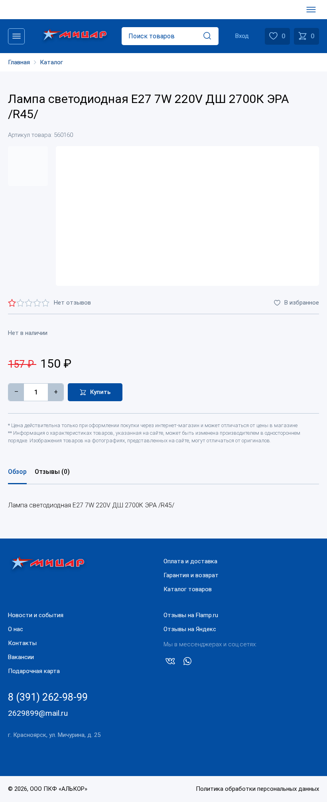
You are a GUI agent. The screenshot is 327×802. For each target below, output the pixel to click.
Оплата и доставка (190, 561)
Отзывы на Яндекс (190, 629)
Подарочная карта (34, 671)
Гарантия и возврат (191, 575)
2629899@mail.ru (38, 713)
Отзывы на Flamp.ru (191, 615)
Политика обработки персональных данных (257, 788)
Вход (242, 36)
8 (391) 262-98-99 (48, 697)
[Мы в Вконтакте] (170, 662)
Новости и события (35, 615)
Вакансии (21, 657)
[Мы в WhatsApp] (187, 662)
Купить (100, 392)
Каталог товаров (188, 589)
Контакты (22, 643)
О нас (15, 629)
